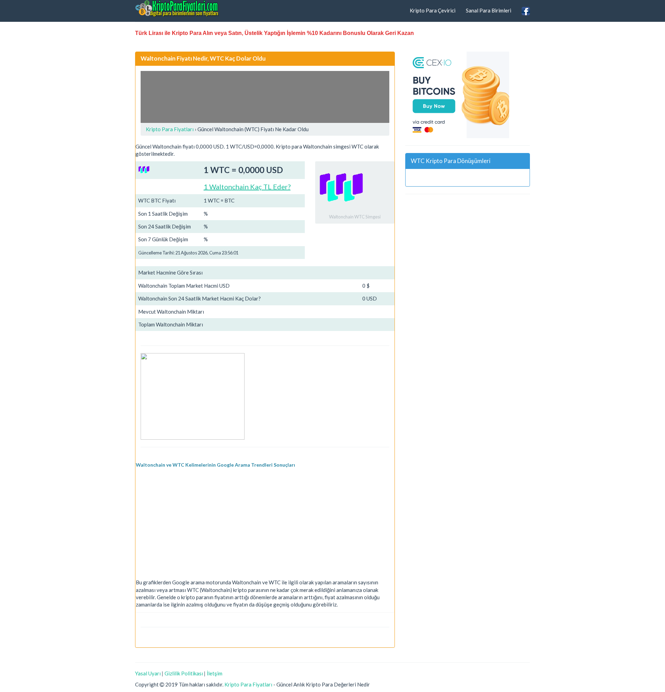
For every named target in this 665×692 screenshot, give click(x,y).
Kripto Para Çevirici (432, 10)
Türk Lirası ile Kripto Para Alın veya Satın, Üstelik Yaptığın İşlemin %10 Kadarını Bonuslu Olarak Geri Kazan (274, 33)
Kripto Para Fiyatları (248, 684)
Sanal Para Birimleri (488, 10)
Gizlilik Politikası (184, 673)
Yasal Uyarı (148, 673)
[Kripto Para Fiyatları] (177, 8)
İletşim (214, 673)
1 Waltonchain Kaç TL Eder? (247, 186)
